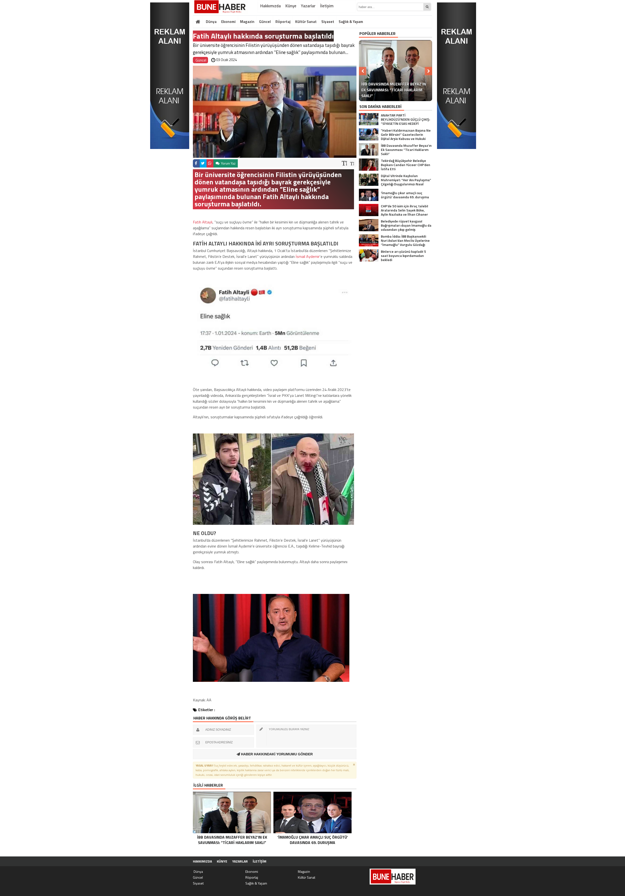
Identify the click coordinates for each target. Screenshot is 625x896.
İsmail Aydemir (308, 256)
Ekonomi (228, 21)
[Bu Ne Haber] (220, 7)
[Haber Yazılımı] (406, 861)
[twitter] (203, 163)
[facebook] (196, 163)
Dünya (211, 21)
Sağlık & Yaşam (351, 21)
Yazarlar (308, 6)
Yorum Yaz (228, 163)
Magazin (247, 21)
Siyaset (327, 21)
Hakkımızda (270, 6)
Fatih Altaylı (202, 222)
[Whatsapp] (210, 163)
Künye (290, 6)
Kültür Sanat (306, 21)
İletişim (326, 6)
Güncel (265, 21)
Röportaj (283, 21)
